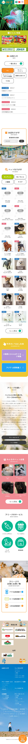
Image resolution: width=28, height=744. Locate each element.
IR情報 (16, 697)
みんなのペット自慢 (20, 682)
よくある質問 (21, 714)
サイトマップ (19, 711)
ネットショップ (9, 711)
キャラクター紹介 (18, 698)
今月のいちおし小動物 (19, 675)
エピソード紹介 (18, 704)
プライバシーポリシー (9, 714)
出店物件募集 (14, 709)
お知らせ (5, 709)
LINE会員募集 (5, 698)
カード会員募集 (5, 697)
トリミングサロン (6, 683)
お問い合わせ (14, 716)
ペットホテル (5, 685)
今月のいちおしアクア (19, 677)
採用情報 (22, 709)
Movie (16, 700)
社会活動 (17, 703)
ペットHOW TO (19, 688)
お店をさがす (5, 668)
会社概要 (17, 695)
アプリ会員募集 (5, 695)
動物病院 (4, 689)
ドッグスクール (4, 687)
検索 (22, 141)
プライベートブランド (19, 701)
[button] (9, 45)
